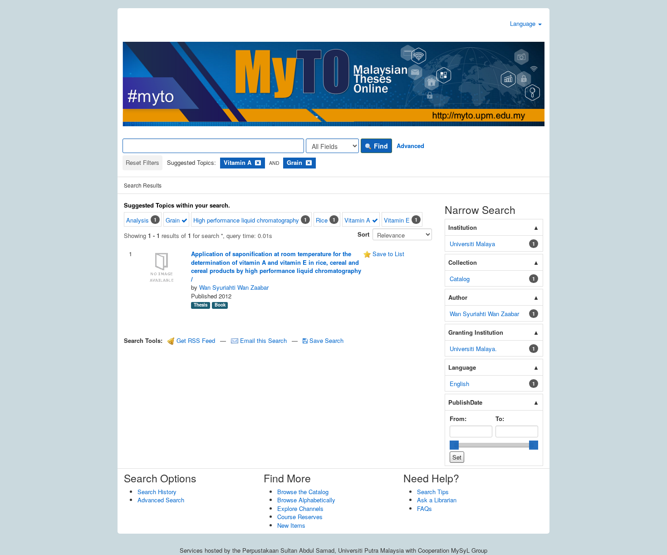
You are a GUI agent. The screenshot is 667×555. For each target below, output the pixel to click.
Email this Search (263, 340)
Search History (157, 491)
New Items (291, 525)
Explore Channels (300, 508)
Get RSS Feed (195, 340)
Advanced (410, 145)
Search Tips (433, 491)
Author (457, 297)
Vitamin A (358, 220)
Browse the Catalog (303, 491)
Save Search (325, 340)
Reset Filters (142, 162)
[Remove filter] (258, 162)
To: (499, 418)
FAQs (424, 508)
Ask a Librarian (436, 500)
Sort (363, 234)
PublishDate (465, 402)
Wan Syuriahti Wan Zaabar (234, 287)
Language (523, 23)
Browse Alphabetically (306, 500)
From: (458, 418)
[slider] (454, 445)
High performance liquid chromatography (246, 220)
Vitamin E (397, 220)
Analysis (137, 220)
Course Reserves (300, 516)
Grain (173, 220)
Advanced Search (160, 500)
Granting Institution (475, 332)
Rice (322, 220)
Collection (462, 262)
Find (380, 145)
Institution (462, 227)
